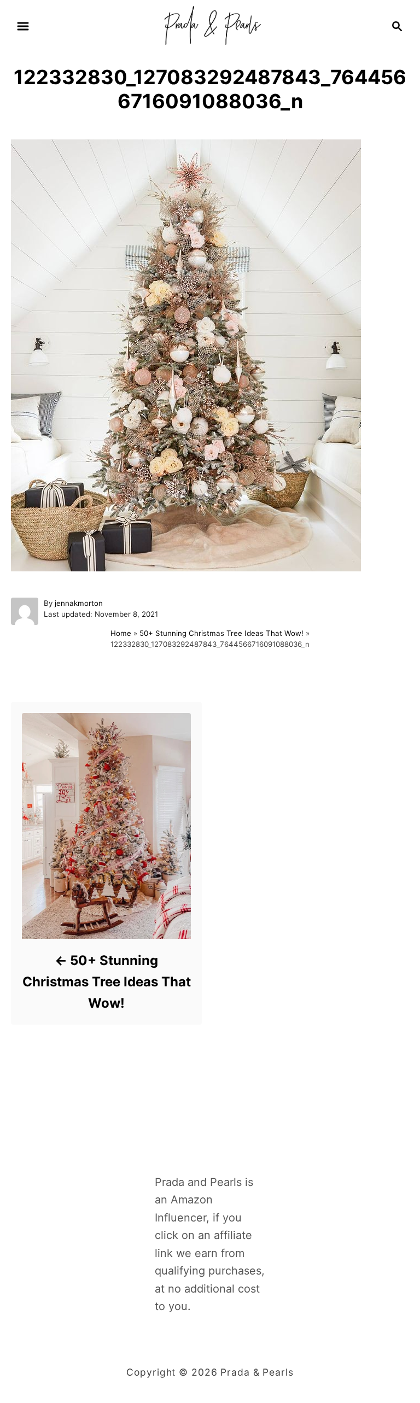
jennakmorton (79, 603)
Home (120, 633)
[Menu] (23, 26)
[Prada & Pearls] (209, 25)
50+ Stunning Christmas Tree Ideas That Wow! (221, 633)
